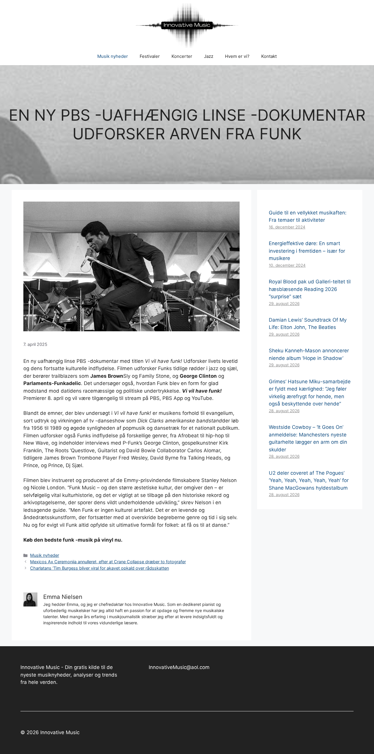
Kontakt (269, 56)
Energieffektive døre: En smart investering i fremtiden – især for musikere (307, 250)
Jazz (208, 56)
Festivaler (150, 56)
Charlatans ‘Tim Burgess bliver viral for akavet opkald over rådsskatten (99, 568)
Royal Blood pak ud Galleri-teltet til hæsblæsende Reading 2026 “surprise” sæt (310, 289)
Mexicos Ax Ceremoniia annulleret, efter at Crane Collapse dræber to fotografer (108, 561)
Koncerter (182, 56)
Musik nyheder (112, 56)
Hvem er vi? (237, 56)
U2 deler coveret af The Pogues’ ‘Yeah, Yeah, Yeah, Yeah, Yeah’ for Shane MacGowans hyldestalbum (309, 480)
